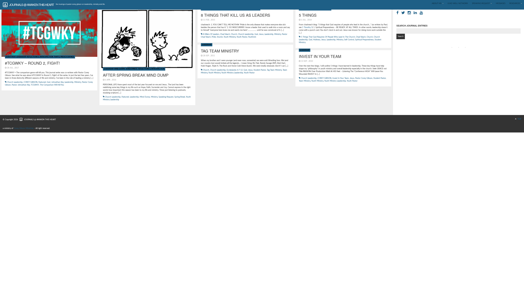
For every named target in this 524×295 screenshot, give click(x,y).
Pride (214, 37)
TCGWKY (35, 85)
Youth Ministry (230, 37)
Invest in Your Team (340, 78)
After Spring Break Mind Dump (136, 75)
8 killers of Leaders (211, 34)
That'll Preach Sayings (64, 57)
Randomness (131, 69)
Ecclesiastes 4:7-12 (235, 70)
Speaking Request (166, 97)
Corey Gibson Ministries (24, 128)
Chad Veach (225, 34)
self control (349, 40)
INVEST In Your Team (320, 56)
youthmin (252, 37)
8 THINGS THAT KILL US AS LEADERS (235, 15)
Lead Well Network (458, 3)
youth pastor (242, 37)
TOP (519, 119)
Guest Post (11, 57)
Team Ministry (304, 81)
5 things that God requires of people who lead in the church (328, 37)
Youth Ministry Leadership (232, 73)
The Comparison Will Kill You (52, 85)
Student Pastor (260, 70)
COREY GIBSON (31, 82)
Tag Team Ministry (220, 51)
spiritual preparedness (364, 40)
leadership (69, 82)
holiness (316, 40)
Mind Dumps (119, 69)
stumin (220, 37)
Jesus (261, 34)
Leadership (21, 57)
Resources (515, 3)
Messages (500, 3)
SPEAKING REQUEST (481, 3)
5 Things (308, 15)
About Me (437, 3)
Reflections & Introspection (40, 57)
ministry (77, 82)
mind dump (145, 97)
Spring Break (179, 97)
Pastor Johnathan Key (21, 85)
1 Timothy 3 (307, 27)
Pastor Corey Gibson (363, 78)
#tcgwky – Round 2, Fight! (32, 63)
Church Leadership (15, 82)
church (234, 34)
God (48, 82)
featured (42, 82)
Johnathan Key (57, 82)
